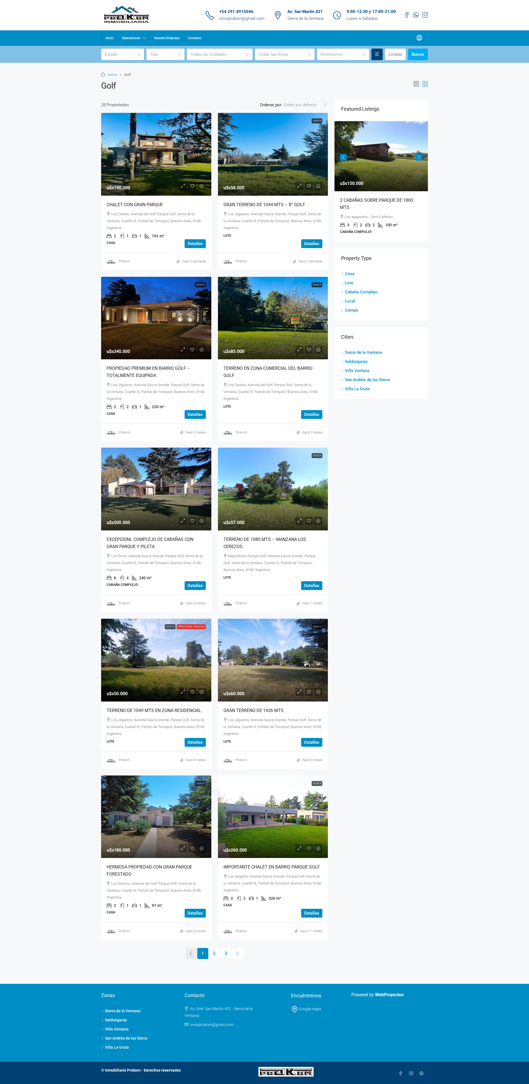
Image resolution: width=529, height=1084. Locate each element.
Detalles (195, 243)
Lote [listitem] (349, 282)
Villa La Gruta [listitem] (357, 388)
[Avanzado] (377, 54)
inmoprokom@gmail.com (241, 18)
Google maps (309, 1009)
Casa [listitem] (349, 273)
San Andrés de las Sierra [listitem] (367, 379)
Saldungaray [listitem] (356, 361)
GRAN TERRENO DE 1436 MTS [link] (253, 710)
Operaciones (131, 38)
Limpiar (395, 54)
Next (419, 157)
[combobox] (122, 54)
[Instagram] (412, 1073)
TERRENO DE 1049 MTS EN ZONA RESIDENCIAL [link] (154, 710)
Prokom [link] (124, 261)
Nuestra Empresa (166, 38)
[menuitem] (419, 38)
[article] (381, 181)
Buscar (418, 54)
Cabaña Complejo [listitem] (361, 291)
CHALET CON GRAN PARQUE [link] (135, 204)
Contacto (194, 38)
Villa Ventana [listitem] (357, 370)
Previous (343, 157)
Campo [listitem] (351, 310)
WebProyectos (389, 994)
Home (112, 75)
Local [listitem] (350, 301)
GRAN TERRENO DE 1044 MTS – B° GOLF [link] (264, 204)
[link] (156, 154)
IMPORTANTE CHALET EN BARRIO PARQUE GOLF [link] (271, 867)
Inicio (110, 38)
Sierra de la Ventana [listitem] (363, 352)
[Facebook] (402, 1073)
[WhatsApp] (423, 1073)
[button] (416, 84)
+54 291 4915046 (236, 11)
